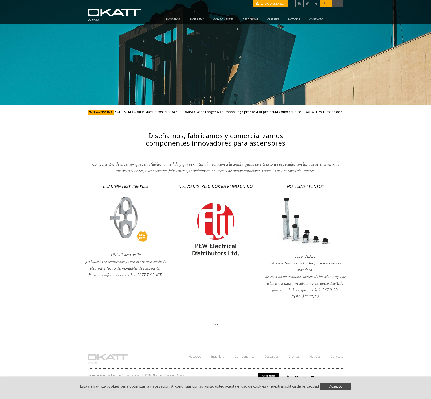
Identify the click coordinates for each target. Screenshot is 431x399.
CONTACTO (316, 19)
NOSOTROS (173, 19)
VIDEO (310, 256)
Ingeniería (218, 356)
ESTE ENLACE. (150, 275)
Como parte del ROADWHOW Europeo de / (242, 112)
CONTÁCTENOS (305, 296)
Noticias (315, 356)
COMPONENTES (223, 19)
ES (325, 3)
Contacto (337, 356)
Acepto (335, 386)
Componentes (244, 356)
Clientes (294, 356)
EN (337, 3)
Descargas (271, 356)
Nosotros (195, 356)
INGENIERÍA (196, 19)
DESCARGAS (250, 19)
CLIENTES (273, 19)
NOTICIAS (294, 19)
